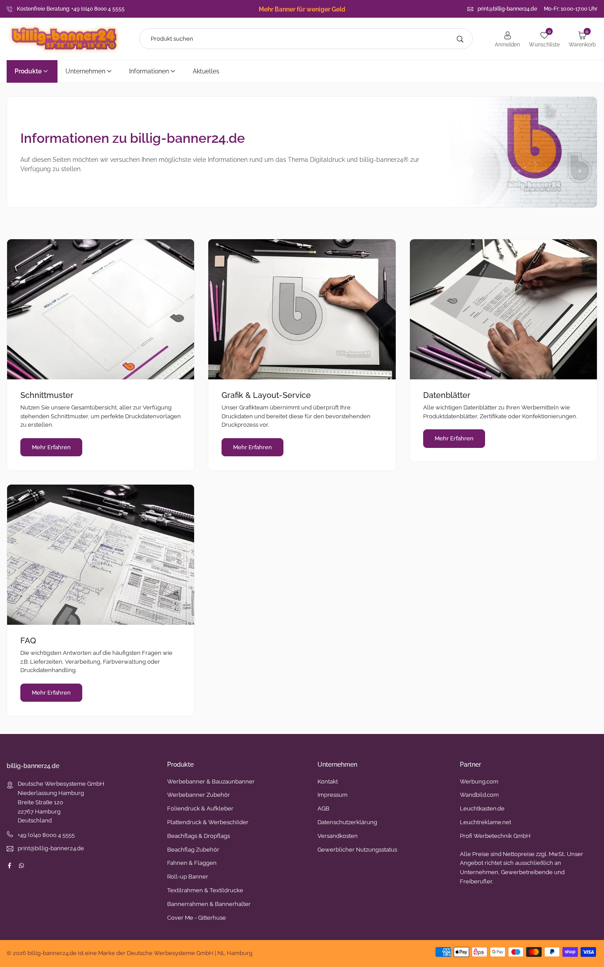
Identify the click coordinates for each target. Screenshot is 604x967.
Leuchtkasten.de (482, 808)
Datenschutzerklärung (347, 822)
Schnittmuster (46, 395)
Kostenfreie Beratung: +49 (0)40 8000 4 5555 (71, 9)
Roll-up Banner (187, 876)
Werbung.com (479, 781)
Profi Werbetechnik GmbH (495, 836)
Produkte (28, 71)
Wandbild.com (479, 794)
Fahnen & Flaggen (192, 863)
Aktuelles (206, 71)
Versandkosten (337, 836)
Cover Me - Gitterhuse (196, 917)
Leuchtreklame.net (485, 822)
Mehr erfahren (51, 447)
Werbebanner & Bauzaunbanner (211, 781)
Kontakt (327, 781)
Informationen (149, 71)
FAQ (28, 640)
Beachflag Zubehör (193, 849)
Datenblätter (446, 395)
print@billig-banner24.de (507, 9)
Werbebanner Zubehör (198, 794)
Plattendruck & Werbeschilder (207, 822)
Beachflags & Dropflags (198, 836)
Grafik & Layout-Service (266, 395)
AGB (323, 808)
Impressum (332, 794)
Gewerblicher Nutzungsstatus (357, 849)
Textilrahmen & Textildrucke (205, 890)
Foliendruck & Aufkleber (200, 808)
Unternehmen (85, 71)
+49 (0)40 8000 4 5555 (46, 835)
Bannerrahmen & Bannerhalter (209, 904)
